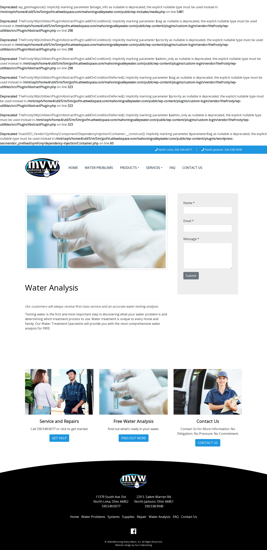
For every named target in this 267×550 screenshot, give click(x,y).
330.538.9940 (154, 506)
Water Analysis (159, 517)
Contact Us (192, 168)
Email (188, 221)
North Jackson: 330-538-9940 (223, 149)
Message (191, 239)
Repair (141, 517)
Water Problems (99, 168)
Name (189, 203)
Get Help (59, 438)
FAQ (172, 168)
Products (128, 168)
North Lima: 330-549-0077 (175, 149)
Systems (114, 517)
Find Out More (133, 438)
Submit (191, 276)
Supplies (128, 517)
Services (153, 168)
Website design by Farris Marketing (133, 545)
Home (73, 168)
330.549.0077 (111, 506)
